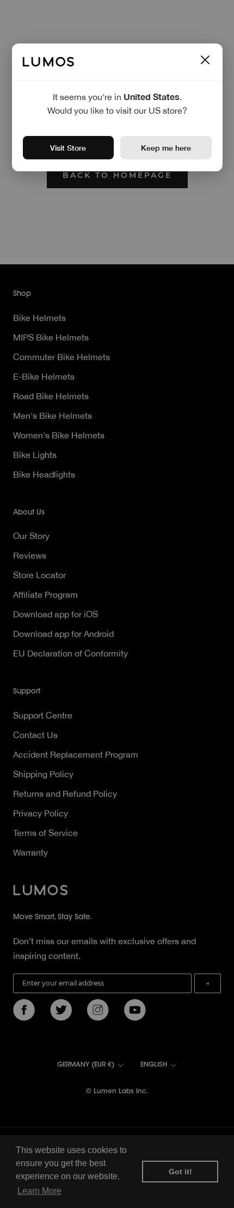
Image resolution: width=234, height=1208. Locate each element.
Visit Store (68, 147)
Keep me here (166, 147)
